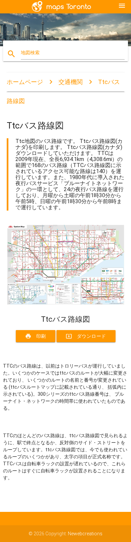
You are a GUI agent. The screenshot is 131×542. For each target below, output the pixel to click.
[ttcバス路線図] (66, 303)
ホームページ (25, 81)
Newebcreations (85, 533)
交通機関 (70, 81)
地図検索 (30, 52)
